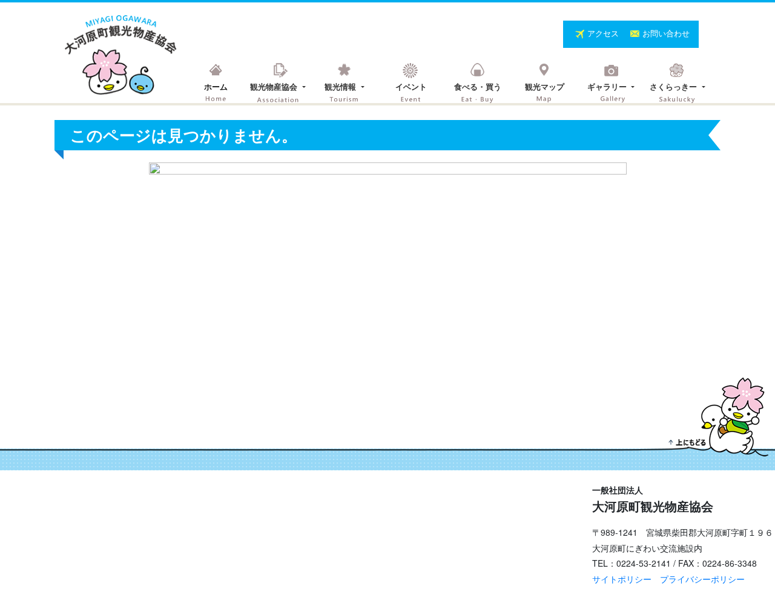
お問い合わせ (666, 33)
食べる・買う (477, 86)
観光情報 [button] (341, 86)
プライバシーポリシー (702, 579)
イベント (411, 86)
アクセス (604, 33)
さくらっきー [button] (674, 86)
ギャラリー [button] (608, 86)
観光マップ (544, 86)
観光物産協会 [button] (275, 86)
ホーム (216, 86)
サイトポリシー (621, 579)
